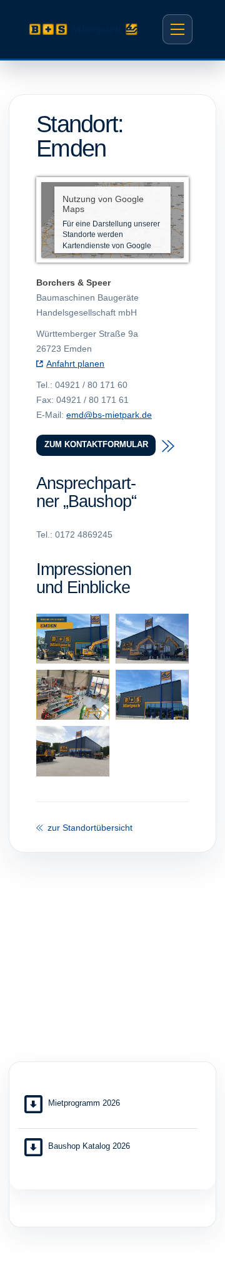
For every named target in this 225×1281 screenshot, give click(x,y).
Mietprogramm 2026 (84, 1103)
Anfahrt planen (75, 364)
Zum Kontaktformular (96, 444)
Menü (177, 29)
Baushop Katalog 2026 (89, 1146)
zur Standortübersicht (88, 828)
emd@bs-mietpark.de (109, 415)
